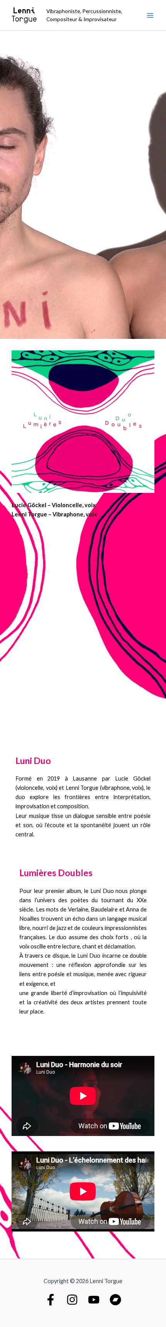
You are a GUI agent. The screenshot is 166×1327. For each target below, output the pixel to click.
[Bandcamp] (115, 1299)
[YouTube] (94, 1299)
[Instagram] (72, 1299)
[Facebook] (50, 1299)
